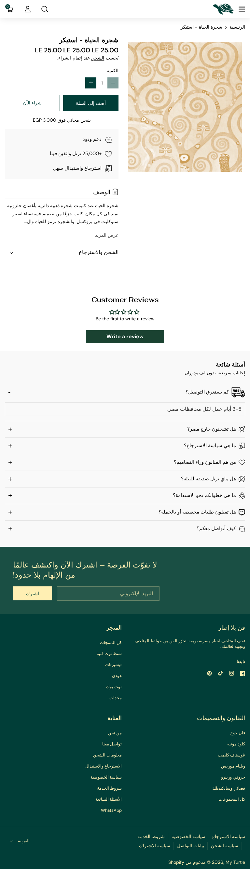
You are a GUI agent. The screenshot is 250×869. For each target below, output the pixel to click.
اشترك (32, 593)
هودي (117, 675)
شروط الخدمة (109, 788)
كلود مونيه (236, 744)
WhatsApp (111, 810)
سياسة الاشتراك (154, 846)
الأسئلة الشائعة (108, 799)
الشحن (97, 58)
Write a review (125, 336)
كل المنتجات (111, 642)
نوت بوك (114, 686)
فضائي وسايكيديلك (228, 788)
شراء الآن (32, 103)
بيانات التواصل (190, 846)
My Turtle (235, 862)
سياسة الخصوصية (106, 777)
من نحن (115, 733)
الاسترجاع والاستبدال (103, 766)
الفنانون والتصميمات (221, 718)
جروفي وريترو (233, 777)
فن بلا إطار (231, 628)
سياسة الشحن (224, 846)
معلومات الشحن (107, 755)
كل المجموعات (231, 799)
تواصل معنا (112, 744)
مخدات (115, 698)
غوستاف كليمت (231, 755)
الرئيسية (237, 27)
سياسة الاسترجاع (228, 836)
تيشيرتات (113, 664)
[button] (241, 9)
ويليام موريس (233, 766)
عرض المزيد (106, 235)
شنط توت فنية (109, 653)
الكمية (112, 71)
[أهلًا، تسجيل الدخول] (28, 9)
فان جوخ (237, 733)
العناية (114, 718)
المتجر (114, 628)
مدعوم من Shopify (187, 862)
